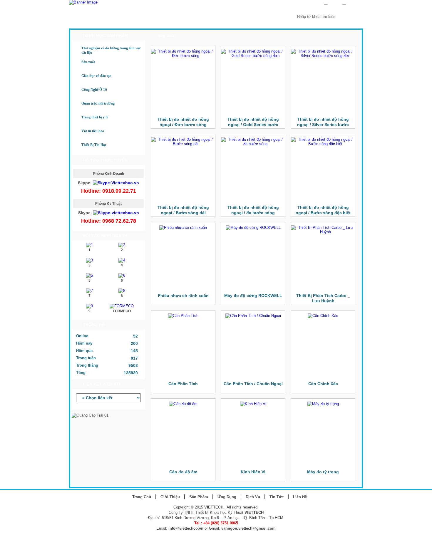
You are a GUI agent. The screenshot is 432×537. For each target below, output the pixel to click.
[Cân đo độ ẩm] (183, 404)
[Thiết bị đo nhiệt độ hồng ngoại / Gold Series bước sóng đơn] (253, 55)
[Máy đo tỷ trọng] (323, 404)
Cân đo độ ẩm (183, 471)
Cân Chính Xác (323, 383)
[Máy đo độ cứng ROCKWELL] (253, 227)
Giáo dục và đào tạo (96, 76)
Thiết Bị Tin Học (93, 145)
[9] (89, 306)
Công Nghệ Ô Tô (94, 90)
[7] (89, 290)
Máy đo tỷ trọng (323, 471)
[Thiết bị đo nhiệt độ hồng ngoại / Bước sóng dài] (183, 144)
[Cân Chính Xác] (323, 315)
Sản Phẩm (153, 23)
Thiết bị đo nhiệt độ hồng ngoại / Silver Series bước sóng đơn (323, 124)
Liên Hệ (271, 23)
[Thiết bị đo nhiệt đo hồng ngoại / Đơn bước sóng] (183, 55)
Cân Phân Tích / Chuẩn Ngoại (253, 383)
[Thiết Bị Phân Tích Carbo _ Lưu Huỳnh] (323, 232)
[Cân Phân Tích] (183, 315)
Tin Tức (244, 23)
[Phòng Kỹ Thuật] (116, 212)
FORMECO (122, 311)
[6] (121, 275)
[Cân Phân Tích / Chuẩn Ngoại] (253, 315)
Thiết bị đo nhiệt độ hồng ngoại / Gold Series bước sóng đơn (253, 124)
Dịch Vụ (216, 23)
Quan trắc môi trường (98, 103)
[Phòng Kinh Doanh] (116, 182)
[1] (89, 245)
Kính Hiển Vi (253, 471)
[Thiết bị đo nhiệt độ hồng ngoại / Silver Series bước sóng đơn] (323, 55)
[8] (121, 290)
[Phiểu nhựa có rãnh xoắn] (183, 227)
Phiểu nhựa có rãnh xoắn (183, 295)
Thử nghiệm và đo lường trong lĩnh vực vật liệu (111, 50)
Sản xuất (88, 62)
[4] (121, 260)
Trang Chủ (88, 23)
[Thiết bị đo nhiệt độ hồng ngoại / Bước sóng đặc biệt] (323, 144)
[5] (89, 275)
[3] (89, 260)
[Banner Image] (83, 2)
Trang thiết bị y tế (94, 117)
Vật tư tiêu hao (92, 131)
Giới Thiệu (120, 23)
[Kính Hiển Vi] (253, 404)
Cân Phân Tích (183, 383)
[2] (121, 245)
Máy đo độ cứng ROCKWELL (253, 295)
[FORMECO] (122, 306)
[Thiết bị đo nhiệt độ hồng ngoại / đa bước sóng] (253, 144)
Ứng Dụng (185, 23)
